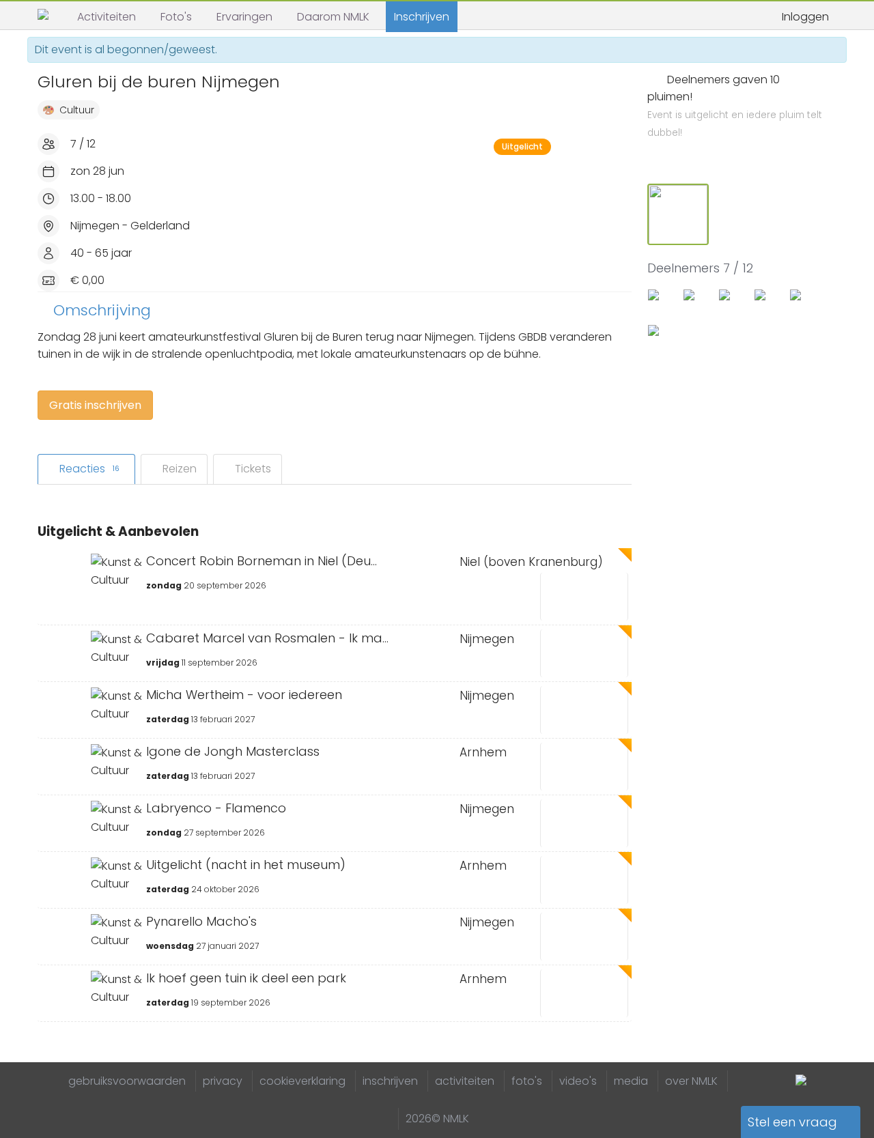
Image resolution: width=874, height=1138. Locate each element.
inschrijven (390, 1081)
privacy (222, 1081)
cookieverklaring (302, 1081)
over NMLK (691, 1081)
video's (578, 1081)
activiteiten (464, 1081)
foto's (526, 1081)
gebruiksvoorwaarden (127, 1081)
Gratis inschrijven (95, 405)
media (631, 1081)
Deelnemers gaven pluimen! (734, 106)
